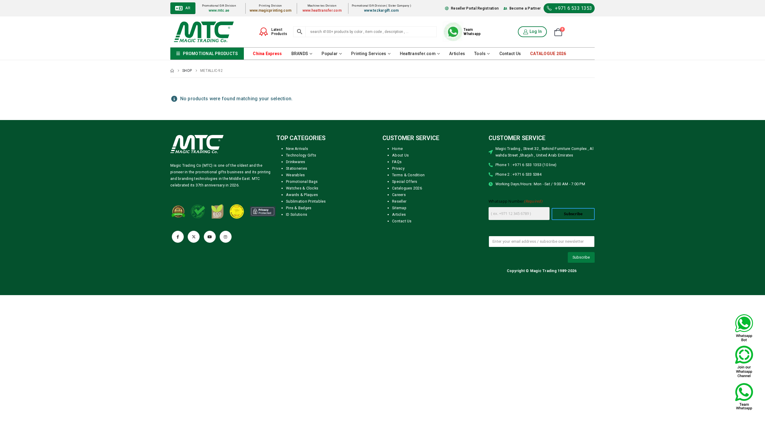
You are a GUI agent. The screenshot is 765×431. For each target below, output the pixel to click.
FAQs (397, 162)
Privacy (398, 168)
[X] (194, 237)
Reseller (399, 201)
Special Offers (404, 181)
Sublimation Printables (306, 201)
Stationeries (296, 168)
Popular (330, 53)
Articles (457, 53)
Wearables (295, 175)
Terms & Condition (408, 175)
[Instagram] (226, 237)
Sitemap (399, 208)
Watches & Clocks (302, 188)
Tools (480, 53)
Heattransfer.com (418, 53)
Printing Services (368, 53)
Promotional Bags (302, 181)
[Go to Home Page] (172, 70)
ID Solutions (296, 214)
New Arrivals (297, 148)
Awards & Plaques (302, 194)
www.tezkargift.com (381, 10)
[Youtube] (210, 237)
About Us (400, 155)
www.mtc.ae (219, 10)
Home (397, 148)
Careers (399, 194)
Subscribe (573, 213)
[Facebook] (178, 237)
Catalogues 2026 (407, 188)
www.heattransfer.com (322, 10)
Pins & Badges (298, 208)
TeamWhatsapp (472, 32)
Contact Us (510, 53)
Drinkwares (295, 162)
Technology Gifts (301, 155)
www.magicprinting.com (270, 10)
